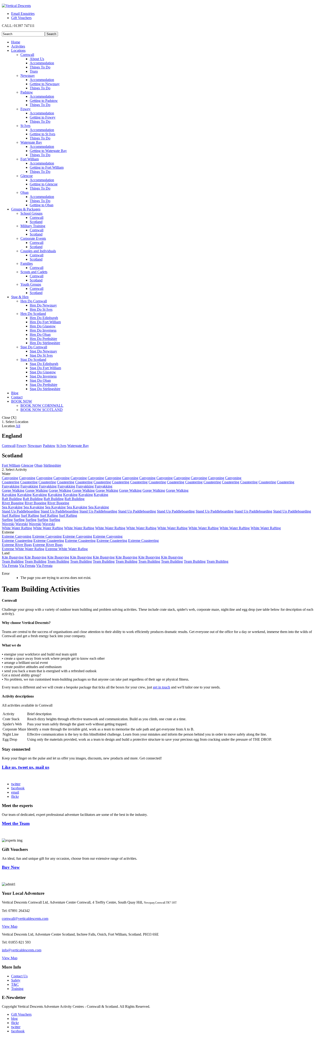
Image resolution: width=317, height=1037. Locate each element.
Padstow (26, 92)
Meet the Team (16, 823)
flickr (15, 796)
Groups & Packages (25, 209)
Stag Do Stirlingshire (45, 389)
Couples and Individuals (38, 251)
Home (15, 42)
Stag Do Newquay (43, 351)
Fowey (25, 109)
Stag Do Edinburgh (44, 364)
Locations (18, 50)
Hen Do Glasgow (43, 326)
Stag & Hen (20, 297)
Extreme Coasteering (17, 541)
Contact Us (19, 976)
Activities (18, 46)
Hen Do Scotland (33, 314)
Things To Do (40, 67)
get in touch (161, 687)
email (15, 792)
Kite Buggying (13, 557)
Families (26, 263)
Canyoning (10, 478)
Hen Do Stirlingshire (45, 343)
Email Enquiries (23, 14)
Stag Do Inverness (43, 376)
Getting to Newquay (45, 84)
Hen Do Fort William (45, 322)
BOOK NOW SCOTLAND (41, 410)
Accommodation (42, 63)
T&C (15, 984)
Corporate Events (33, 238)
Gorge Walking (13, 490)
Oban (24, 192)
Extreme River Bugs (17, 545)
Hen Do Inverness (43, 330)
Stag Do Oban (40, 380)
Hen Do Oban (40, 334)
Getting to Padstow (44, 101)
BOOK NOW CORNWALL (41, 405)
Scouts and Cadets (33, 272)
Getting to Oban (41, 205)
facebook (18, 788)
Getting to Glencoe (44, 184)
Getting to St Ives (42, 134)
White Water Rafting (17, 528)
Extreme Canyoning (16, 536)
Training (17, 989)
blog (14, 1019)
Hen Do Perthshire (43, 339)
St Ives (25, 126)
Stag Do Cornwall (33, 347)
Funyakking (10, 486)
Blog (14, 393)
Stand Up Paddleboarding (21, 511)
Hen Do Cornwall (33, 301)
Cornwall (27, 55)
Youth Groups (30, 284)
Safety (15, 980)
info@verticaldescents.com (21, 950)
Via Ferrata (10, 566)
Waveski (8, 524)
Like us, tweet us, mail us (25, 767)
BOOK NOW (21, 401)
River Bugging (13, 503)
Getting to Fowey (42, 117)
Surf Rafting (11, 515)
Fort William (29, 159)
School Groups (31, 213)
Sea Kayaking (12, 507)
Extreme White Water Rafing (23, 549)
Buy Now (11, 867)
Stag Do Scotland (33, 360)
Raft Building (12, 499)
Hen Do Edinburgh (44, 318)
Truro (34, 71)
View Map (9, 926)
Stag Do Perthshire (43, 385)
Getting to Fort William (47, 167)
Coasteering (10, 482)
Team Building (13, 561)
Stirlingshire (52, 465)
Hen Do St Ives (41, 309)
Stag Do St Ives (41, 355)
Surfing (7, 520)
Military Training (32, 226)
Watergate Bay (31, 142)
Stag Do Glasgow (43, 372)
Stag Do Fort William (45, 368)
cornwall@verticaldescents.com (25, 919)
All (18, 426)
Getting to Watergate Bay (48, 151)
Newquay (27, 76)
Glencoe (26, 176)
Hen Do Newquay (43, 305)
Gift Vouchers (21, 18)
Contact (17, 397)
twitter (15, 784)
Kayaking (9, 495)
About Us (37, 59)
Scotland (36, 222)
